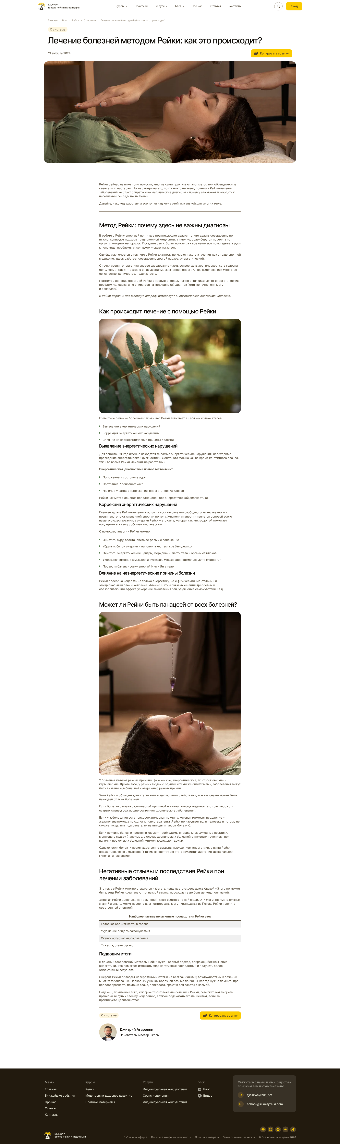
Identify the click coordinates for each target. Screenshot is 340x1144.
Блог (64, 20)
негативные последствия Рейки (180, 916)
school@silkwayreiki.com (265, 1104)
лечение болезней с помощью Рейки (143, 418)
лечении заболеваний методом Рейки (129, 962)
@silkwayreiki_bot (259, 1095)
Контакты (235, 6)
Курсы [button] (120, 6)
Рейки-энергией (127, 235)
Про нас (197, 6)
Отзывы (215, 6)
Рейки (75, 20)
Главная (53, 20)
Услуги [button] (159, 6)
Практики (141, 6)
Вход (294, 6)
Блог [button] (178, 6)
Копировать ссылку (274, 53)
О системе (90, 20)
